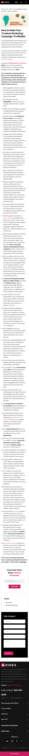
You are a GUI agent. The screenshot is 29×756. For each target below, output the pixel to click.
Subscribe (14, 586)
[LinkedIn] (7, 741)
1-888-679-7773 (5, 698)
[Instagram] (12, 741)
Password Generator (12, 605)
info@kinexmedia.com (16, 698)
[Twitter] (21, 741)
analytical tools (10, 543)
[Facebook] (17, 741)
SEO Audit (9, 602)
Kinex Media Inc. (13, 747)
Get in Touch (14, 754)
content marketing (6, 59)
